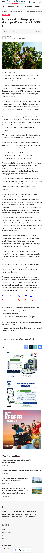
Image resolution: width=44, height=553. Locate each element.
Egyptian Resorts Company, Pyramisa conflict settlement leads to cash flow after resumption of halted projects (15, 490)
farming (32, 339)
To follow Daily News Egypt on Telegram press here (21, 300)
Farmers (26, 339)
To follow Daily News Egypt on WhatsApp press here (21, 296)
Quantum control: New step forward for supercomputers (21, 470)
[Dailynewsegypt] (15, 2)
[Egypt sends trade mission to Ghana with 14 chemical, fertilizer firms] (37, 480)
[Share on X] (10, 31)
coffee (21, 339)
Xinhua (9, 36)
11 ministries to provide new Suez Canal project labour (22, 307)
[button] (4, 2)
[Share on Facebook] (7, 31)
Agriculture (14, 339)
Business (6, 14)
